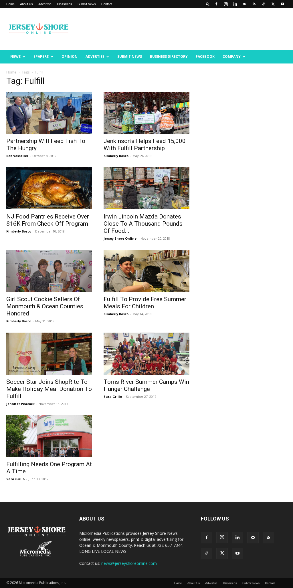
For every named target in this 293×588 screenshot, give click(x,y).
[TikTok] (263, 4)
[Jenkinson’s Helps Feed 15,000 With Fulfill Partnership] (146, 113)
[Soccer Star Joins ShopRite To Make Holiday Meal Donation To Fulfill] (49, 354)
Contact (106, 4)
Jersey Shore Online (120, 238)
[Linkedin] (235, 4)
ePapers (41, 56)
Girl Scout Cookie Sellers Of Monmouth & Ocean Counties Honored (44, 306)
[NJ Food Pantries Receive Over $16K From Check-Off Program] (49, 188)
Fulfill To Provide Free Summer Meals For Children (145, 303)
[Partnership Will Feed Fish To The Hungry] (49, 113)
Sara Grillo (113, 396)
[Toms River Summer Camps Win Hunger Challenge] (146, 354)
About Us (26, 4)
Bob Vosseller (17, 156)
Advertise (45, 4)
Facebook (205, 56)
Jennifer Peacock (20, 404)
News (15, 56)
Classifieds (64, 4)
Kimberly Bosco (116, 156)
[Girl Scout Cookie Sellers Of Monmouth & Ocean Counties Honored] (49, 271)
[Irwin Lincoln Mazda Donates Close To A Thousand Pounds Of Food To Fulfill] (146, 188)
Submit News (87, 4)
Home (10, 4)
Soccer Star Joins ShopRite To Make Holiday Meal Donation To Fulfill (49, 389)
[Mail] (244, 4)
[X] (273, 4)
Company (232, 56)
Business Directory (169, 56)
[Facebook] (216, 4)
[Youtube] (282, 4)
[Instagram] (225, 4)
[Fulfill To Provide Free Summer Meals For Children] (146, 271)
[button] (207, 4)
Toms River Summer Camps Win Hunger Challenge (146, 385)
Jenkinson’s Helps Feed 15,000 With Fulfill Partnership (145, 145)
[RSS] (254, 4)
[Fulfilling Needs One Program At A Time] (49, 436)
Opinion (70, 56)
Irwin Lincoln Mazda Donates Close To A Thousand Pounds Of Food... (143, 223)
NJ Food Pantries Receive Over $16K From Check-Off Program (47, 220)
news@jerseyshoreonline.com (129, 563)
